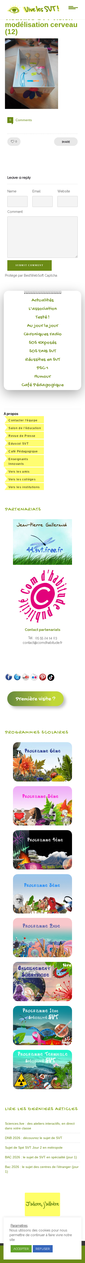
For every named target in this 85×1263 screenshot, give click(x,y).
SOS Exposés (42, 343)
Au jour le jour (42, 326)
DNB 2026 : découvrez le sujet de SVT (33, 1138)
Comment (15, 212)
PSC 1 (42, 368)
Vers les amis (19, 471)
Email (36, 191)
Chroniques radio (43, 334)
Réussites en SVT (42, 360)
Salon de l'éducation (24, 428)
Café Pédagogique (42, 385)
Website (63, 191)
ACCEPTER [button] (21, 1249)
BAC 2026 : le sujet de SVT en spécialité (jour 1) (41, 1157)
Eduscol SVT (18, 443)
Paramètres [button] (19, 1225)
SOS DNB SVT (42, 351)
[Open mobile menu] (73, 7)
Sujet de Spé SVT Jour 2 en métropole (34, 1147)
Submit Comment (29, 265)
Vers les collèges (22, 479)
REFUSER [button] (43, 1249)
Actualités (43, 300)
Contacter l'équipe (23, 420)
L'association (43, 309)
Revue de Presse (21, 436)
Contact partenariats (42, 630)
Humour (42, 377)
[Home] (33, 13)
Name (11, 191)
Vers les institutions (24, 487)
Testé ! (43, 317)
